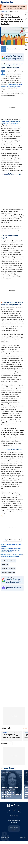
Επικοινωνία (14, 818)
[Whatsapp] (26, 44)
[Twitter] (26, 30)
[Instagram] (14, 811)
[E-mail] (26, 49)
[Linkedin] (26, 35)
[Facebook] (26, 25)
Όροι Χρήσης (14, 815)
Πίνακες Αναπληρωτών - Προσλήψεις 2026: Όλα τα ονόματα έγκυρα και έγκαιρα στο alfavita (11, 550)
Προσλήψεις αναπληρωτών (8, 568)
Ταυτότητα (14, 822)
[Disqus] (14, 614)
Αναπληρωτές (5, 564)
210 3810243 (14, 830)
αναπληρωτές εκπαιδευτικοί (8, 560)
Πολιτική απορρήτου (14, 820)
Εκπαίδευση (4, 11)
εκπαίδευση (9, 768)
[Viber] (26, 40)
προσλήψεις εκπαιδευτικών (8, 572)
